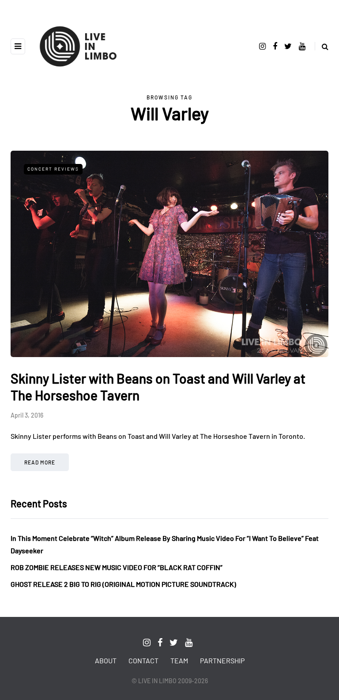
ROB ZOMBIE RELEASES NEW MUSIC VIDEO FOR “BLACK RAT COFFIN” (116, 567)
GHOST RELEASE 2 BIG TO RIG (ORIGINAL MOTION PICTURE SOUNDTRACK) (123, 584)
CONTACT (143, 660)
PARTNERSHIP (222, 660)
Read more (39, 462)
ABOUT (106, 660)
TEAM (179, 660)
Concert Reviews (53, 168)
